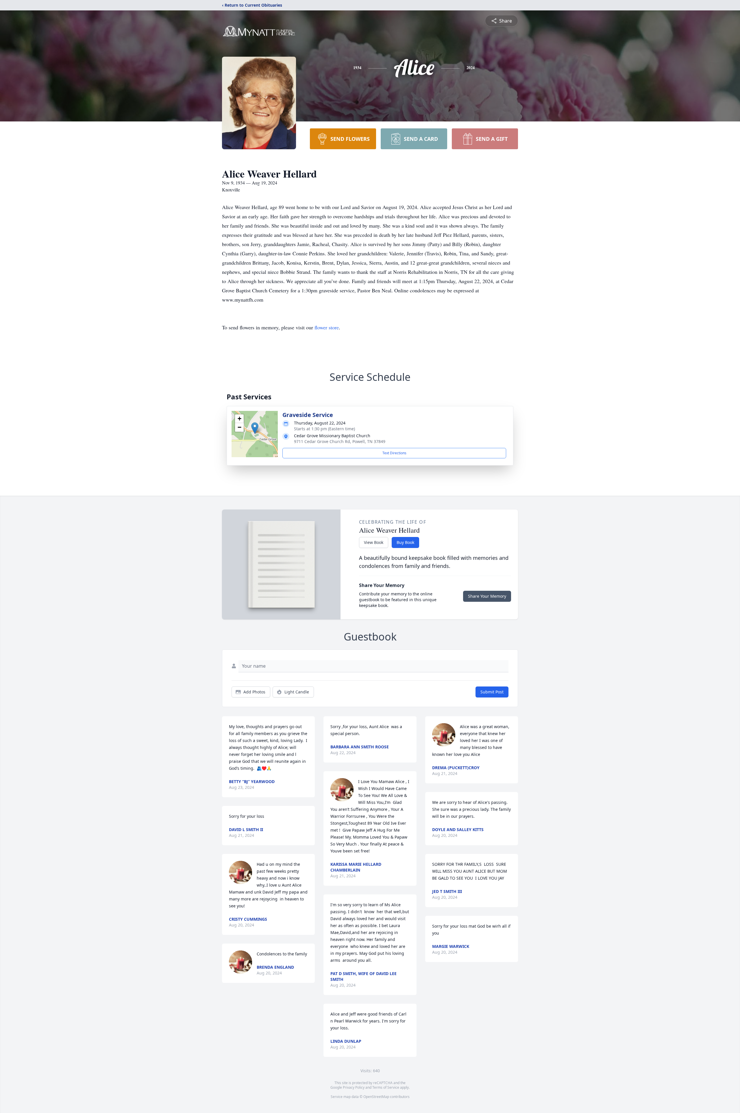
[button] (254, 428)
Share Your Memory (487, 596)
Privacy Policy (354, 1087)
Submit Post (492, 692)
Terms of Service (385, 1087)
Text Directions (394, 453)
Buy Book (405, 542)
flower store (326, 327)
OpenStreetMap (376, 1096)
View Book (373, 542)
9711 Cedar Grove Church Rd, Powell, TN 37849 (339, 441)
